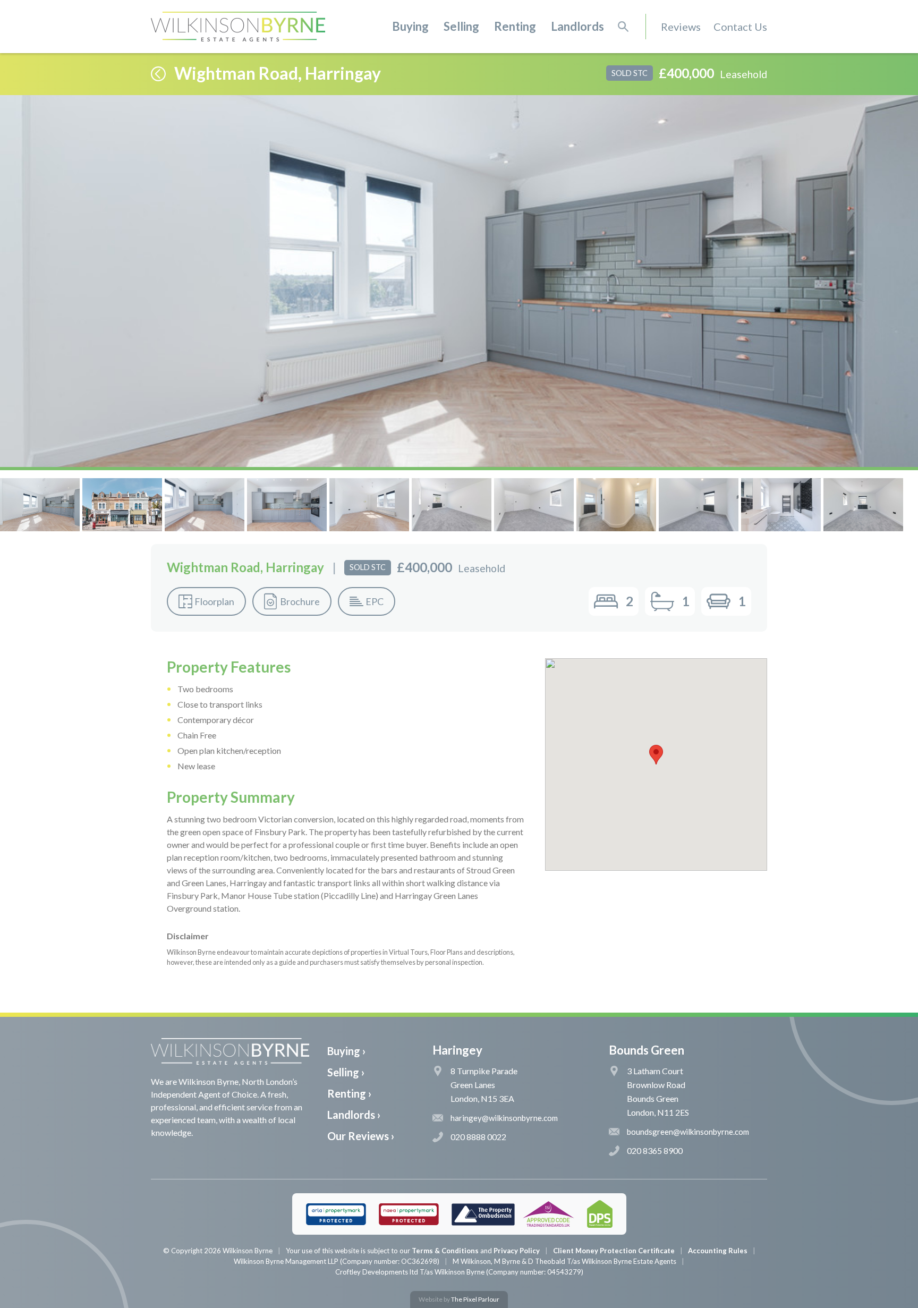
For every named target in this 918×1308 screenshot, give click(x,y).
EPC (375, 601)
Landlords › (353, 1114)
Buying (410, 26)
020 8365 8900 (655, 1150)
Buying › (346, 1050)
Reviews (681, 26)
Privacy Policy (517, 1250)
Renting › (349, 1093)
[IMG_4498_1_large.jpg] (459, 281)
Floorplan (214, 601)
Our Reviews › (360, 1135)
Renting (515, 26)
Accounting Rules (717, 1250)
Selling (461, 26)
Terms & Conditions (445, 1250)
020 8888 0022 (478, 1137)
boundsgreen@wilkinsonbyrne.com (688, 1131)
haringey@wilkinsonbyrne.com (504, 1118)
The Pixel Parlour (475, 1299)
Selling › (345, 1072)
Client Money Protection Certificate (614, 1250)
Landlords (577, 26)
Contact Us (740, 26)
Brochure (300, 601)
